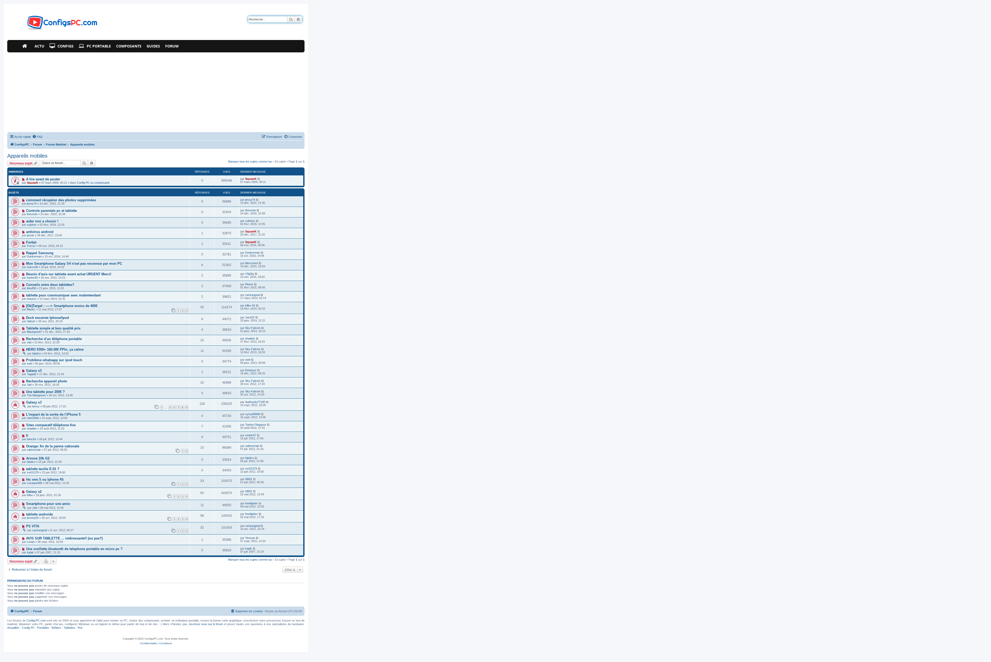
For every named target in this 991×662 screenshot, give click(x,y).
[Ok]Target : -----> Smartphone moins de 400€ (62, 306)
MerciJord (251, 263)
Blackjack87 (34, 331)
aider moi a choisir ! (42, 221)
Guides (153, 46)
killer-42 (250, 305)
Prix (80, 627)
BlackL (31, 309)
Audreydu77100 (255, 401)
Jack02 (249, 317)
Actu (39, 46)
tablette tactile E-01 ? (42, 469)
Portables (43, 627)
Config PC (28, 627)
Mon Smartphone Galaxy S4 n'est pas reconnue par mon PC (74, 263)
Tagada (31, 374)
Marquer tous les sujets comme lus (250, 161)
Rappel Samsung (39, 253)
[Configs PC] (55, 24)
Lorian (31, 541)
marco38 (32, 267)
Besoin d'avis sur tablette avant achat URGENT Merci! (68, 274)
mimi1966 (33, 417)
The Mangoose (36, 395)
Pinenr (249, 284)
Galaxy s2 (34, 492)
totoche (31, 439)
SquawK (32, 182)
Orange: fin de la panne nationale (52, 446)
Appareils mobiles (27, 156)
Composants (128, 46)
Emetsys (250, 370)
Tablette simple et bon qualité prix (53, 328)
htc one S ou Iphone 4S (45, 479)
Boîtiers (56, 627)
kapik (30, 552)
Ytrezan (250, 537)
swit (29, 363)
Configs (66, 46)
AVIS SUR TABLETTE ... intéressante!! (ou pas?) (64, 538)
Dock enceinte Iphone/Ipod (47, 318)
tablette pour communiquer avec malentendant (63, 295)
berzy (35, 406)
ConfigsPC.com (36, 620)
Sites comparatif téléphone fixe (51, 425)
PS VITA (32, 526)
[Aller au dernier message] (259, 178)
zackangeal (252, 294)
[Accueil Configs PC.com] (26, 46)
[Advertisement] (155, 91)
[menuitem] (37, 137)
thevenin (32, 214)
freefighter (251, 503)
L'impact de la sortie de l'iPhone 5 (53, 414)
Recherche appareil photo (46, 381)
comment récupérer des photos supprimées (61, 200)
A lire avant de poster (43, 179)
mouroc (31, 298)
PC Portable (99, 46)
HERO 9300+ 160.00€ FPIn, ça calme (55, 349)
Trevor (31, 245)
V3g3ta (249, 273)
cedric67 (250, 435)
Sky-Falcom (252, 327)
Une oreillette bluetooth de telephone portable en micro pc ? (74, 549)
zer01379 (33, 472)
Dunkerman (34, 256)
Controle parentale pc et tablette (51, 211)
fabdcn (36, 353)
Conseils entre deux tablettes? (50, 285)
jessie (30, 235)
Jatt (29, 342)
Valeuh (31, 321)
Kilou (30, 495)
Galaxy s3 (34, 371)
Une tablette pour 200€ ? (45, 392)
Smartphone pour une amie (48, 504)
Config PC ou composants (93, 182)
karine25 (32, 277)
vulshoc (32, 224)
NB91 (248, 479)
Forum (172, 46)
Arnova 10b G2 (38, 458)
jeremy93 (32, 517)
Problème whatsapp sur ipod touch (54, 360)
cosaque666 (34, 483)
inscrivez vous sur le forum (206, 624)
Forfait (31, 242)
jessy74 (32, 203)
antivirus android (39, 232)
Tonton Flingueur (255, 424)
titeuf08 (31, 288)
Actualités (13, 627)
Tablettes (69, 627)
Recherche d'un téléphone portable (54, 339)
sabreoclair (34, 449)
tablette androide (39, 514)
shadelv (250, 338)
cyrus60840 (252, 414)
